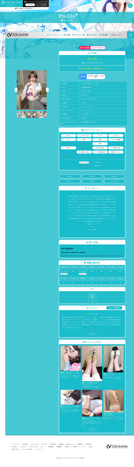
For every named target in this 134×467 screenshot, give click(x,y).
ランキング (23, 446)
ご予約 (90, 446)
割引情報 (88, 444)
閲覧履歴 (59, 446)
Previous (16, 90)
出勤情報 (61, 444)
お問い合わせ (15, 449)
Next (47, 90)
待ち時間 (52, 444)
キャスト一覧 (34, 444)
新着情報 (80, 444)
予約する (63, 273)
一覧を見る (92, 334)
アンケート (39, 449)
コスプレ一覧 (33, 446)
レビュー (42, 446)
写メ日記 (14, 446)
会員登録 (50, 446)
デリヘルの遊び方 (27, 449)
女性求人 (67, 446)
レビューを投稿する (114, 308)
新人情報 (24, 444)
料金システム (70, 444)
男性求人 (75, 446)
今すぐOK (44, 444)
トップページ (15, 444)
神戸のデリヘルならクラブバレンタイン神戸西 (70, 458)
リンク (83, 446)
